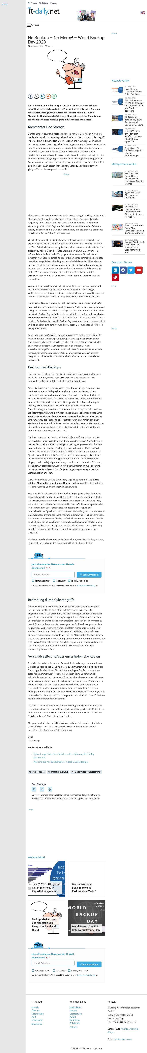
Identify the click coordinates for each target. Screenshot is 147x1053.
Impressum (37, 1020)
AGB (34, 1017)
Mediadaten (75, 1007)
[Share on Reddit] (48, 96)
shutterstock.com (123, 1039)
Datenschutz (37, 1014)
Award (73, 1017)
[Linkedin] (115, 270)
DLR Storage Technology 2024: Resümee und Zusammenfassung (134, 121)
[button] (33, 25)
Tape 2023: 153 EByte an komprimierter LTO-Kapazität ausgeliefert (46, 888)
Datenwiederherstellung (87, 771)
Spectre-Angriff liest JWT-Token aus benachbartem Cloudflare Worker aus (134, 247)
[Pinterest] (115, 277)
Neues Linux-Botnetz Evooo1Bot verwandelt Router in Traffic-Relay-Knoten (135, 229)
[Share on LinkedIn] (42, 96)
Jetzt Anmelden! (90, 574)
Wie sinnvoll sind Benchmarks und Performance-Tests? (84, 888)
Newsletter (75, 1020)
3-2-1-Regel (38, 771)
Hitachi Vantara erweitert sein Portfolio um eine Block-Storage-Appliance (133, 136)
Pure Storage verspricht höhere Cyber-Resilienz (133, 91)
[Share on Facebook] (30, 96)
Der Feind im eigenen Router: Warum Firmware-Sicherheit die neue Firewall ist (134, 211)
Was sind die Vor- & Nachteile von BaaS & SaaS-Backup (60, 761)
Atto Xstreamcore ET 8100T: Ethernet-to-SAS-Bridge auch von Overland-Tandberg (134, 105)
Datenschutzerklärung (86, 585)
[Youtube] (139, 270)
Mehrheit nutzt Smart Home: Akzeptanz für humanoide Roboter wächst (134, 178)
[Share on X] (36, 96)
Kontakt (35, 1007)
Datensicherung (59, 771)
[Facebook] (123, 270)
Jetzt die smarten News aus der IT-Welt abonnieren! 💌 (53, 566)
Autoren (73, 1027)
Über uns (36, 1010)
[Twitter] (131, 270)
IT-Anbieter (75, 1023)
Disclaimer (37, 1024)
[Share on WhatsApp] (54, 96)
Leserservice (76, 1014)
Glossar (73, 1010)
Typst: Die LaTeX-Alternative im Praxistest (133, 195)
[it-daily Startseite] (48, 11)
